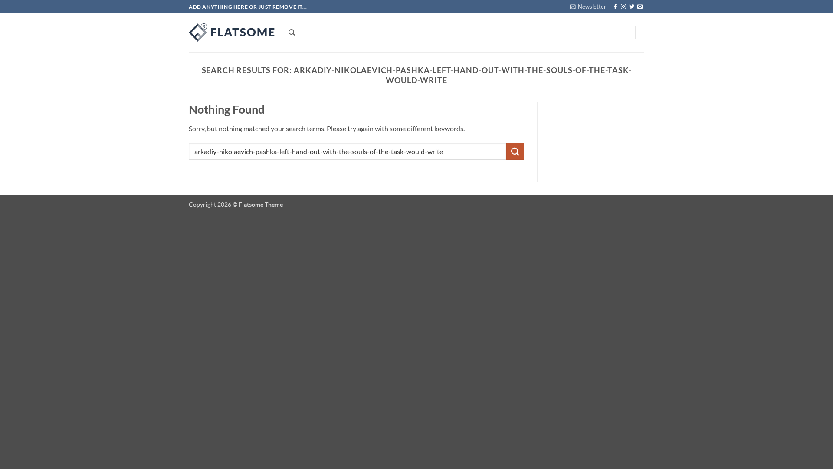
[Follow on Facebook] (615, 7)
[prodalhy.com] (232, 32)
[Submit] (515, 151)
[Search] (292, 32)
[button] (588, 6)
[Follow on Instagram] (623, 7)
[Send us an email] (640, 7)
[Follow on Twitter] (631, 7)
